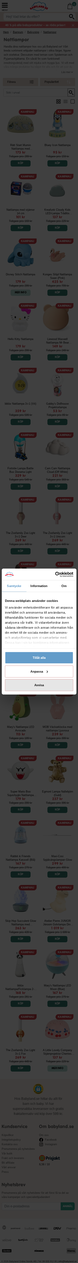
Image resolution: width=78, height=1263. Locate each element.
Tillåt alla (39, 657)
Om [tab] (64, 586)
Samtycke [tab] (14, 586)
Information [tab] (38, 586)
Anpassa (36, 671)
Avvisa (39, 685)
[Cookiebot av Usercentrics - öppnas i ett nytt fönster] (55, 574)
